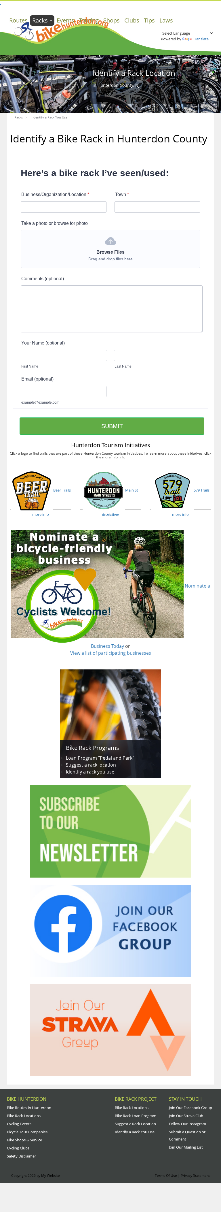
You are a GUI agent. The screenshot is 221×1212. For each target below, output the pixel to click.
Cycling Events (19, 1123)
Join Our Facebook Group (190, 1107)
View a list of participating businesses (110, 653)
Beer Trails (62, 490)
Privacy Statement (195, 1175)
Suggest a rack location (91, 765)
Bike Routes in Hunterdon (29, 1107)
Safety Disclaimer (21, 1156)
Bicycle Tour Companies (27, 1131)
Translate (201, 39)
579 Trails (201, 490)
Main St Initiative (120, 499)
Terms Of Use (166, 1175)
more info (40, 514)
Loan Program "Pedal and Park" (100, 758)
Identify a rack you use (90, 772)
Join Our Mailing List (186, 1147)
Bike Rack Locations (24, 1115)
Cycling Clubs (18, 1148)
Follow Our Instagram (187, 1123)
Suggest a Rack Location (135, 1123)
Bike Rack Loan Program (135, 1115)
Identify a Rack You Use (135, 1131)
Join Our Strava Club (186, 1115)
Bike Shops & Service (24, 1140)
